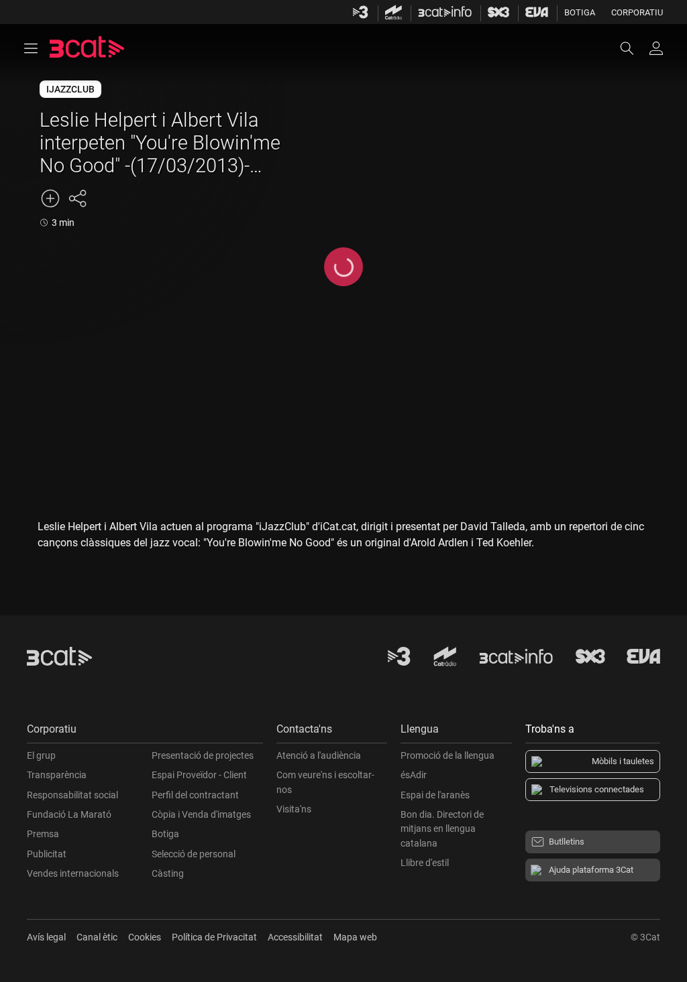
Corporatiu (637, 12)
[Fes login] (656, 48)
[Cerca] (633, 48)
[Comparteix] (77, 198)
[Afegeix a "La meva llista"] (50, 198)
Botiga (579, 12)
